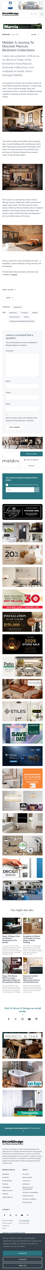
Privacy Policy (27, 1202)
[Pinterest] (27, 1215)
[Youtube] (22, 1215)
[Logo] (16, 14)
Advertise (25, 1184)
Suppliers (5, 1174)
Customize (23, 1259)
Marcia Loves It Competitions (27, 1188)
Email (8, 404)
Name (8, 381)
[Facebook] (4, 1215)
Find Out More (31, 454)
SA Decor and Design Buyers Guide (21, 321)
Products (5, 1177)
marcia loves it (14, 317)
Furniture (24, 313)
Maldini (34, 313)
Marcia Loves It (7, 1190)
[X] (10, 1215)
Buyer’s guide (27, 1177)
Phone (8, 392)
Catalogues (6, 1187)
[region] (22, 1251)
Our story (25, 1174)
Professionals (7, 1181)
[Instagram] (16, 1215)
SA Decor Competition (30, 1192)
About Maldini (8, 289)
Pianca (26, 317)
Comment (10, 351)
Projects (5, 1184)
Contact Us (26, 1181)
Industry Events (27, 1196)
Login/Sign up (7, 1197)
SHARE (35, 34)
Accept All (22, 1253)
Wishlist (5, 1194)
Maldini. (14, 275)
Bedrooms (6, 34)
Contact (31, 465)
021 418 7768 (24, 1220)
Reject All (22, 1265)
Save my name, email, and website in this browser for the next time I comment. (21, 419)
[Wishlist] (35, 14)
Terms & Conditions (29, 1199)
